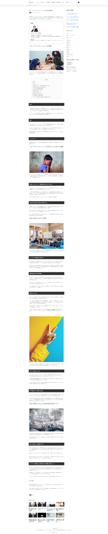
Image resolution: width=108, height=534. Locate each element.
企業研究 (68, 42)
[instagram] (54, 528)
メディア (68, 38)
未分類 (68, 51)
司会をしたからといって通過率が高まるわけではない (41, 85)
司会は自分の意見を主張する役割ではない (39, 87)
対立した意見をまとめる (37, 92)
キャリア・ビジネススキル (70, 35)
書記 (34, 82)
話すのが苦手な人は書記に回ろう (38, 95)
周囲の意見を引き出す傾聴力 (37, 89)
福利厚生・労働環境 (70, 54)
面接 (30, 12)
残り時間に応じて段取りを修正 (38, 94)
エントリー (68, 33)
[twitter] (53, 528)
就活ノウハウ (69, 47)
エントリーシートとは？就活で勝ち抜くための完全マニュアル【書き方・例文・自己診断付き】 (72, 20)
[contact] (56, 528)
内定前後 (68, 44)
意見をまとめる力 (36, 91)
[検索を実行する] (78, 2)
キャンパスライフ (69, 37)
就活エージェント (69, 45)
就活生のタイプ (69, 49)
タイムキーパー (35, 84)
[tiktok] (55, 528)
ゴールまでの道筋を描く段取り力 (38, 88)
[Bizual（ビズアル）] (31, 2)
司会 (34, 81)
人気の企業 (68, 40)
